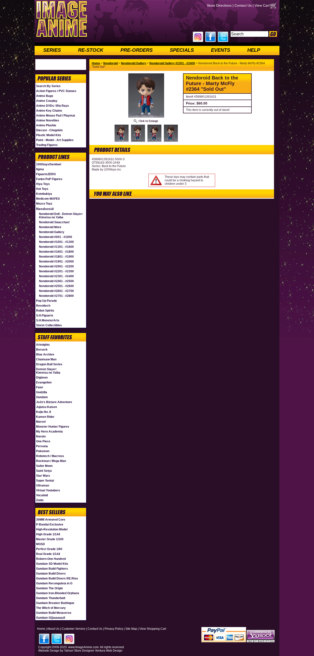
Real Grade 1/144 (48, 554)
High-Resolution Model (51, 529)
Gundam (42, 397)
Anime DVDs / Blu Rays (52, 105)
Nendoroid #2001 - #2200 (56, 266)
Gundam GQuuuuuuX (50, 617)
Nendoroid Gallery (51, 232)
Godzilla (41, 392)
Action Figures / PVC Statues (56, 91)
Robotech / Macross (50, 456)
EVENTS (220, 50)
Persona (42, 446)
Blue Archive (45, 354)
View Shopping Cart (152, 628)
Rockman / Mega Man (51, 461)
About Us (53, 628)
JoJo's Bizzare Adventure (54, 402)
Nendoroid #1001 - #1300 (56, 242)
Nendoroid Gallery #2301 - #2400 (172, 63)
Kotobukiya (44, 194)
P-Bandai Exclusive (49, 524)
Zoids (40, 500)
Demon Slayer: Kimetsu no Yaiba (48, 370)
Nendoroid (45, 209)
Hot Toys (42, 189)
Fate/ (39, 387)
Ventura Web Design (108, 650)
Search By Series (48, 86)
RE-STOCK (90, 50)
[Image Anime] (61, 37)
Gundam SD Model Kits (52, 563)
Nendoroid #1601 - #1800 (56, 251)
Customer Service (73, 628)
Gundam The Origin (49, 588)
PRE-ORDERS (136, 50)
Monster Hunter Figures (52, 426)
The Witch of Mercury (51, 608)
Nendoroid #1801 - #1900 (56, 256)
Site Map (131, 628)
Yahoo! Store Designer (79, 650)
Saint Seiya (44, 470)
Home (96, 63)
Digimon (42, 377)
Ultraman (42, 485)
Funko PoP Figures (49, 179)
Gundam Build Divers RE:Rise (57, 578)
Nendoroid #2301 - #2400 (56, 276)
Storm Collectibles (49, 325)
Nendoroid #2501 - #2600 (56, 286)
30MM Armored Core (50, 519)
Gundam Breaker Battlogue (55, 603)
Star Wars (43, 475)
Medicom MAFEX (48, 198)
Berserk (42, 349)
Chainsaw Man (46, 359)
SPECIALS (182, 50)
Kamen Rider (45, 417)
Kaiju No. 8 (43, 412)
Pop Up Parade (46, 300)
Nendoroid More (50, 227)
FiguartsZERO (46, 174)
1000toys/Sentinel (48, 164)
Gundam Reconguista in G (54, 583)
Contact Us (243, 5)
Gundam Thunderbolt (50, 598)
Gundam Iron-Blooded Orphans (57, 593)
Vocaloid (42, 495)
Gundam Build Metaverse (53, 613)
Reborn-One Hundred (51, 559)
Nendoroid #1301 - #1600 (56, 247)
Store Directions (219, 5)
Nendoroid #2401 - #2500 (56, 281)
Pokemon (42, 451)
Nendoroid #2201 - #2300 (56, 271)
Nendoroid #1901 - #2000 (56, 261)
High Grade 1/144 (48, 534)
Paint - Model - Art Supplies (55, 140)
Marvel (41, 421)
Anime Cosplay (46, 101)
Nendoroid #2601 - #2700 (56, 291)
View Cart (262, 5)
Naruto (41, 436)
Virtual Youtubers (48, 490)
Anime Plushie (46, 125)
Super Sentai (45, 480)
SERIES (52, 50)
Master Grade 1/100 (50, 539)
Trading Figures (47, 145)
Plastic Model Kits (48, 135)
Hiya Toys (43, 184)
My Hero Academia (49, 431)
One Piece (43, 441)
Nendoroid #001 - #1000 (55, 237)
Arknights (43, 344)
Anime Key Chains (49, 110)
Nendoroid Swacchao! (54, 222)
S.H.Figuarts (44, 315)
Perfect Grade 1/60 (49, 549)
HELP (253, 50)
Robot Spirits (45, 310)
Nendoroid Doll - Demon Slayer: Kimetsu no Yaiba (61, 215)
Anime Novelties (47, 120)
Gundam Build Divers (51, 573)
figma (40, 169)
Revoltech (43, 305)
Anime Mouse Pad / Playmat (55, 115)
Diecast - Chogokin (49, 130)
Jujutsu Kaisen (46, 407)
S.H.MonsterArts (47, 320)
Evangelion (44, 382)
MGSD (40, 544)
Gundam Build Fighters (52, 568)
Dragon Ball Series (49, 364)
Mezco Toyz (44, 203)
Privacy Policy (114, 628)
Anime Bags (44, 96)
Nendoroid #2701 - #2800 (56, 296)
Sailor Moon (44, 466)
